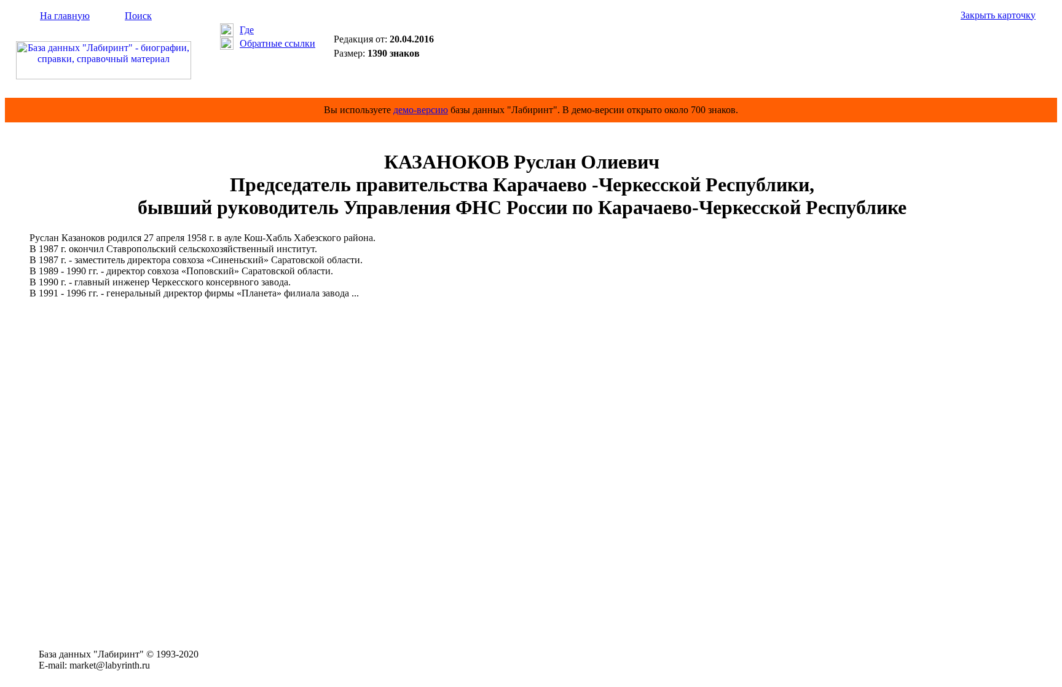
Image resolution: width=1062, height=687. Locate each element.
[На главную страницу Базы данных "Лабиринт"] (103, 76)
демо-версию (420, 110)
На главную (65, 15)
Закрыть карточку (998, 15)
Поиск (138, 15)
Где (247, 30)
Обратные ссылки (277, 43)
